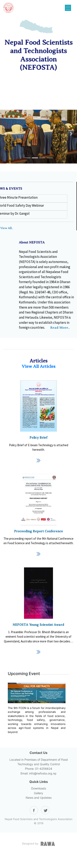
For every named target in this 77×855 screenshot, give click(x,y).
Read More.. (60, 328)
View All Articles (38, 366)
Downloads (38, 788)
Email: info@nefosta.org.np (38, 773)
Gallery (38, 793)
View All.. (6, 228)
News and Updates (39, 797)
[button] (5, 134)
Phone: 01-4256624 (38, 768)
